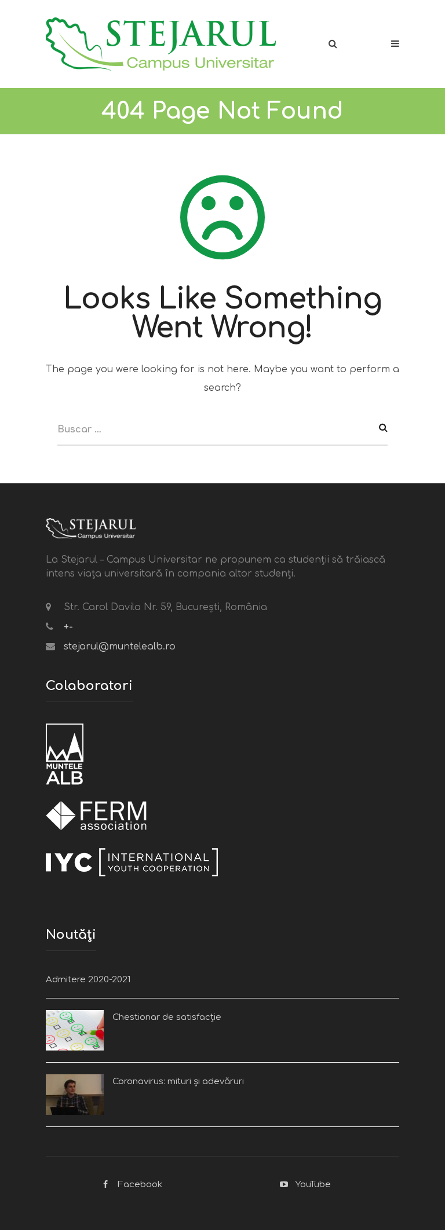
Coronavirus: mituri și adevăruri (178, 1081)
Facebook (140, 1184)
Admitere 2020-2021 (88, 980)
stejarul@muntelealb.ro (120, 646)
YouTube (313, 1184)
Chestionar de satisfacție (166, 1017)
